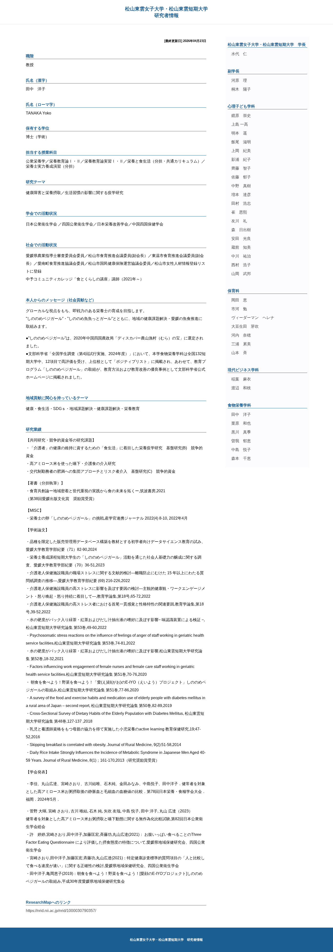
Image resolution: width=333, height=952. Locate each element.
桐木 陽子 (241, 89)
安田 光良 (241, 238)
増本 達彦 (241, 195)
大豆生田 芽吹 (245, 326)
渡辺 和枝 (241, 388)
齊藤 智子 (241, 168)
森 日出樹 (241, 230)
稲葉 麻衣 (241, 379)
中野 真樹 (241, 186)
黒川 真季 (241, 432)
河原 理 (239, 80)
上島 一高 (239, 124)
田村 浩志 (241, 203)
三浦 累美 (241, 344)
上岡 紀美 (241, 151)
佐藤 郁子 (241, 177)
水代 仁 (239, 54)
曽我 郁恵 (241, 441)
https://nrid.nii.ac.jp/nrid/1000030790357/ (61, 911)
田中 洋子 (241, 414)
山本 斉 (239, 353)
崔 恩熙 (239, 212)
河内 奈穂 (241, 335)
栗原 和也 (241, 423)
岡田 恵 (239, 300)
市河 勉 (239, 309)
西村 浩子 (241, 265)
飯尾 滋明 (241, 142)
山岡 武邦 (241, 274)
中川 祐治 (241, 256)
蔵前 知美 (241, 247)
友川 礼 (239, 221)
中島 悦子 (241, 450)
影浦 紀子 (241, 159)
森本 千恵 (241, 458)
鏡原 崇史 (241, 115)
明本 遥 (239, 133)
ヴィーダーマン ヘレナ (252, 318)
